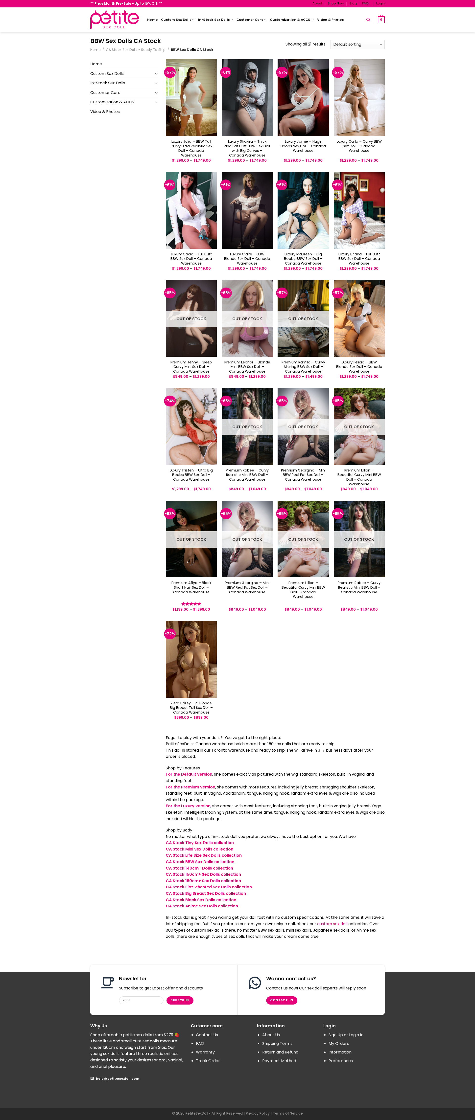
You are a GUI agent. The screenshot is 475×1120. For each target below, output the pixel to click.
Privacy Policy (258, 1113)
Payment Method (279, 1061)
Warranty (205, 1052)
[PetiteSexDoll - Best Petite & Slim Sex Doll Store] (115, 19)
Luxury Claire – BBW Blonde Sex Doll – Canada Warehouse (247, 259)
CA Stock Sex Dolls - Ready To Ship (136, 49)
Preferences (341, 1061)
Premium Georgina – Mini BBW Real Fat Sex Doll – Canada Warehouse (303, 475)
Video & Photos (330, 20)
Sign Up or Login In (346, 1035)
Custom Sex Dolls (176, 20)
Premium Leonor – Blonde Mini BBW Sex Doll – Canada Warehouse (247, 367)
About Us (271, 1035)
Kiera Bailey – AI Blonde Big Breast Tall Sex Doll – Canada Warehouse (191, 708)
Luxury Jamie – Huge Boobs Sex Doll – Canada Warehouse (303, 146)
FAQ (365, 3)
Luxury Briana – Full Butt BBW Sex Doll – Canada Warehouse (359, 259)
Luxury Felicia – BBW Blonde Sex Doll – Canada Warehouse (359, 367)
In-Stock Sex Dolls (214, 20)
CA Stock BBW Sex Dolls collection (200, 862)
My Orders (339, 1043)
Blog (353, 3)
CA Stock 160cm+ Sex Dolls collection (203, 881)
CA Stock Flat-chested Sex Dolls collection (209, 887)
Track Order (208, 1061)
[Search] (368, 19)
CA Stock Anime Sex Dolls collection (202, 906)
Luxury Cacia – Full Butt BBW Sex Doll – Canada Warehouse (191, 259)
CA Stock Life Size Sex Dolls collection (204, 855)
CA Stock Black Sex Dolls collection (201, 900)
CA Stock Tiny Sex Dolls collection (200, 843)
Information (340, 1052)
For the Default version (189, 774)
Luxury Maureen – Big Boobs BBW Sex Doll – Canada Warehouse (303, 259)
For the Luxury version (188, 806)
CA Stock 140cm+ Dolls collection (199, 868)
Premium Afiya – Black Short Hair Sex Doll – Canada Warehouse (191, 587)
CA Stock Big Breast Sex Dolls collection (206, 893)
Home (152, 20)
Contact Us (207, 1035)
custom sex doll (332, 924)
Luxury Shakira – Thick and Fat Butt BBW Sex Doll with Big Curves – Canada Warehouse (247, 148)
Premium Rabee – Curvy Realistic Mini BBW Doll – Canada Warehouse (247, 475)
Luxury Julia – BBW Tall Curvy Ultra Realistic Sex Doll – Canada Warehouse (191, 148)
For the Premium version (190, 787)
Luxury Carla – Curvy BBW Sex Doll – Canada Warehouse (359, 146)
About (317, 3)
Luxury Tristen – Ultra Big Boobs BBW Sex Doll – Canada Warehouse (191, 475)
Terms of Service (288, 1113)
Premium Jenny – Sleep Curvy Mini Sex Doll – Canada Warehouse (191, 367)
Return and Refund (280, 1052)
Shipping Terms (277, 1043)
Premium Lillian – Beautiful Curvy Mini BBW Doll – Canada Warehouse (359, 477)
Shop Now (336, 3)
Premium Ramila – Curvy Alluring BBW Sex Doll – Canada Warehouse (303, 367)
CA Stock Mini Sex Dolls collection (199, 849)
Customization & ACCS (290, 20)
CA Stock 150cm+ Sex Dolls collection (203, 874)
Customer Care (250, 20)
